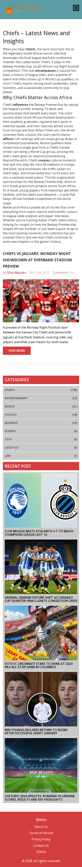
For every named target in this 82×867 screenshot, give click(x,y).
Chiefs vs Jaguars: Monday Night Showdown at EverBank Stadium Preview (37, 260)
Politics (41, 414)
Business (41, 423)
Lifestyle (41, 447)
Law (41, 456)
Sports (41, 390)
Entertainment (41, 398)
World (41, 406)
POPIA (41, 852)
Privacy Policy (41, 839)
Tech (41, 439)
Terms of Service (41, 833)
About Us (41, 827)
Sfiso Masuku (16, 272)
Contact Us (41, 845)
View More (17, 350)
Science (41, 431)
